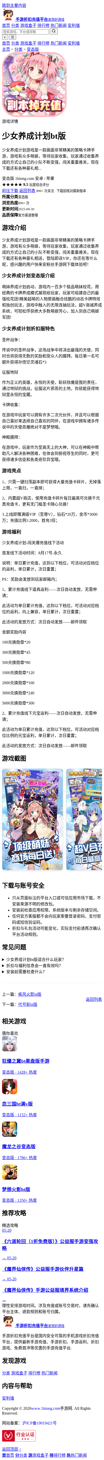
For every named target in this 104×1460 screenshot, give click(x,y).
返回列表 (27, 190)
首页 (6, 25)
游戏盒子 (28, 25)
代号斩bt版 (27, 1004)
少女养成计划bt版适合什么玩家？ (36, 959)
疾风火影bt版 (29, 994)
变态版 (33, 49)
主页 (6, 49)
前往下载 (10, 190)
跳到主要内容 (14, 5)
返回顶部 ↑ (11, 1449)
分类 (15, 25)
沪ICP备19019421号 (39, 1423)
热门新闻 (58, 25)
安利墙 (74, 25)
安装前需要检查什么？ (26, 972)
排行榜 (43, 25)
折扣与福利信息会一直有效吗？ (34, 966)
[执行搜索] (54, 31)
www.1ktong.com (45, 1408)
